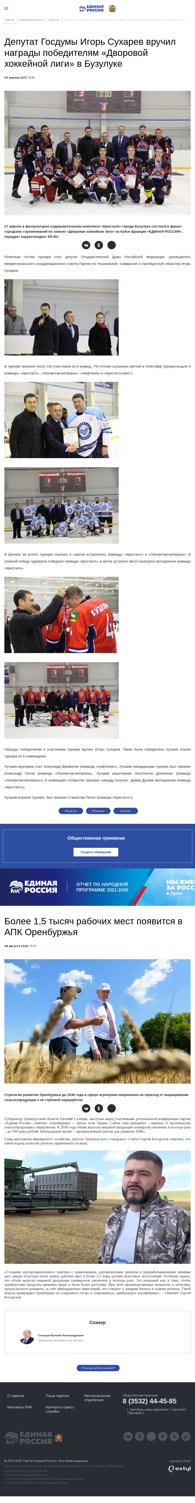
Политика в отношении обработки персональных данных (43, 1478)
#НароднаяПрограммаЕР (98, 1367)
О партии (15, 1396)
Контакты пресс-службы (60, 1409)
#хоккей (126, 810)
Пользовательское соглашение (25, 1471)
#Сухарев (98, 810)
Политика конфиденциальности (26, 1475)
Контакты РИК (19, 1407)
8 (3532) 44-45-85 (149, 1401)
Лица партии (57, 1396)
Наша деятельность (31, 19)
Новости (53, 19)
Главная (9, 19)
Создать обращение (96, 852)
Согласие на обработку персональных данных (36, 1482)
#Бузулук (71, 810)
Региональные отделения (97, 1398)
